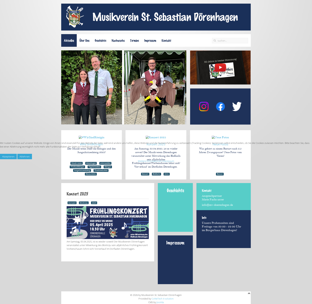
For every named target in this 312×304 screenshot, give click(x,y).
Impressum (168, 161)
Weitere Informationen (150, 161)
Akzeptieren (8, 156)
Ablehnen (25, 156)
